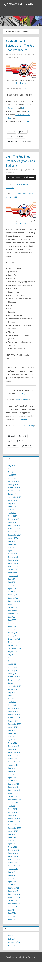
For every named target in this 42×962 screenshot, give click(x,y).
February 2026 (13, 481)
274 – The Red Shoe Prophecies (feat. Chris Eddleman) (20, 161)
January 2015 (13, 891)
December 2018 (14, 752)
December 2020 (14, 677)
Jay (29, 54)
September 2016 (14, 828)
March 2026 (12, 478)
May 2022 (11, 623)
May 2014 (11, 916)
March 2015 (12, 885)
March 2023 (12, 592)
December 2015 (14, 856)
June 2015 (12, 875)
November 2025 (14, 491)
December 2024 (14, 525)
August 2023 (13, 576)
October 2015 (13, 863)
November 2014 (14, 897)
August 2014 (13, 907)
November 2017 (14, 793)
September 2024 (14, 535)
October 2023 (13, 569)
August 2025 (13, 500)
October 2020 (13, 683)
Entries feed (12, 939)
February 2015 (13, 888)
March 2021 (12, 667)
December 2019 (14, 714)
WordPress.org (13, 945)
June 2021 (12, 658)
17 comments (10, 173)
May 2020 (11, 699)
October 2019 (13, 721)
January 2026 (13, 484)
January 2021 (13, 673)
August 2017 (13, 803)
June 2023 (12, 582)
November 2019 (14, 718)
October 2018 (13, 759)
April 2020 (12, 702)
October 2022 (13, 607)
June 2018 (12, 771)
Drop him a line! (21, 83)
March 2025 (12, 516)
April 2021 (12, 664)
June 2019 (12, 733)
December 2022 (14, 601)
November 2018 (14, 755)
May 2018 (11, 774)
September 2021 (14, 648)
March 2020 (12, 705)
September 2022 (14, 610)
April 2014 (12, 919)
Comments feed (14, 942)
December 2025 (14, 488)
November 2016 (14, 822)
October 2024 (13, 532)
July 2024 (11, 541)
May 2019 (11, 736)
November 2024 (14, 528)
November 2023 (14, 566)
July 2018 (11, 768)
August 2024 (13, 538)
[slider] (32, 177)
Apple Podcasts (20, 194)
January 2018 (13, 787)
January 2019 (13, 749)
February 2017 (13, 812)
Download (10, 187)
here (24, 89)
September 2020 (14, 686)
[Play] (9, 177)
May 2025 (11, 510)
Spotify (30, 194)
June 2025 (12, 506)
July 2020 (11, 692)
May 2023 (11, 585)
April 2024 (12, 551)
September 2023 (14, 573)
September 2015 (14, 866)
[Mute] (27, 177)
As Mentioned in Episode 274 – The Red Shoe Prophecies (20, 45)
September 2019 (14, 724)
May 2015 (11, 878)
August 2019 (13, 727)
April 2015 (12, 881)
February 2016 (13, 850)
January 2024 (13, 560)
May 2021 (11, 661)
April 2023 (12, 588)
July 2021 (11, 655)
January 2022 (13, 636)
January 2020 (13, 711)
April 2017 (12, 806)
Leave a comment (12, 57)
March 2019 (12, 743)
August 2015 (13, 869)
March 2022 (12, 629)
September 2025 (14, 497)
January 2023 (13, 598)
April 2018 (12, 777)
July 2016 (11, 834)
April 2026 (12, 475)
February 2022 (13, 632)
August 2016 (13, 831)
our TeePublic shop (26, 425)
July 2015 (11, 872)
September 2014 (14, 903)
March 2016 (12, 847)
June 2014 (12, 913)
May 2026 (11, 472)
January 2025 (13, 522)
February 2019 (13, 746)
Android (9, 197)
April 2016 (12, 844)
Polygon (24, 108)
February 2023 (13, 595)
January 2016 (13, 853)
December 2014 (14, 894)
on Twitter (27, 121)
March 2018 (12, 781)
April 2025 (12, 513)
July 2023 (11, 579)
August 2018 (13, 765)
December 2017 (14, 790)
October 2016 (13, 825)
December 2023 (14, 563)
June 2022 (12, 620)
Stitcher (26, 400)
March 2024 (12, 554)
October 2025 (13, 494)
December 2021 (14, 639)
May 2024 (11, 547)
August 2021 (13, 651)
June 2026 (12, 469)
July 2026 (11, 465)
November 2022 (14, 604)
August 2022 (13, 614)
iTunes (17, 400)
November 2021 (14, 642)
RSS (15, 197)
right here (23, 419)
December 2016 (14, 818)
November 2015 (14, 859)
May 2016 (11, 840)
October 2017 (13, 796)
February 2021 (13, 670)
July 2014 (11, 910)
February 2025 (13, 519)
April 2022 (12, 626)
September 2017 (14, 799)
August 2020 (13, 689)
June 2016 (12, 837)
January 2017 (13, 815)
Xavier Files (12, 108)
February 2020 (13, 708)
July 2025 (11, 503)
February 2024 (13, 557)
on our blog (20, 393)
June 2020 (12, 695)
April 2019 (12, 740)
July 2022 (11, 617)
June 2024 (12, 544)
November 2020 (14, 680)
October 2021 (13, 645)
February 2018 (13, 784)
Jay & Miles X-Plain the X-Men (19, 4)
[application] (21, 177)
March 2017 (12, 809)
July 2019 (11, 730)
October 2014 (13, 900)
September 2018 (14, 762)
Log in (10, 936)
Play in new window (21, 184)
